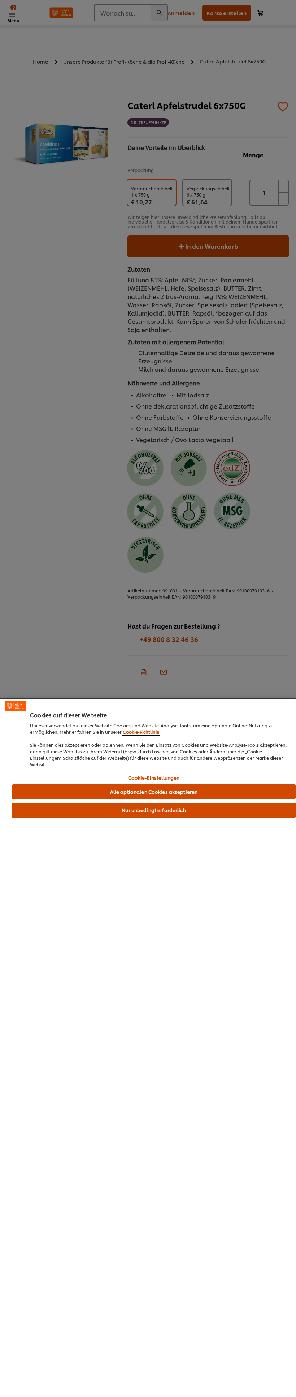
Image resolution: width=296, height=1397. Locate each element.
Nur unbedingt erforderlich (154, 810)
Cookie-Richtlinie (141, 732)
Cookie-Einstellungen (154, 778)
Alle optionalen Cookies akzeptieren (154, 791)
